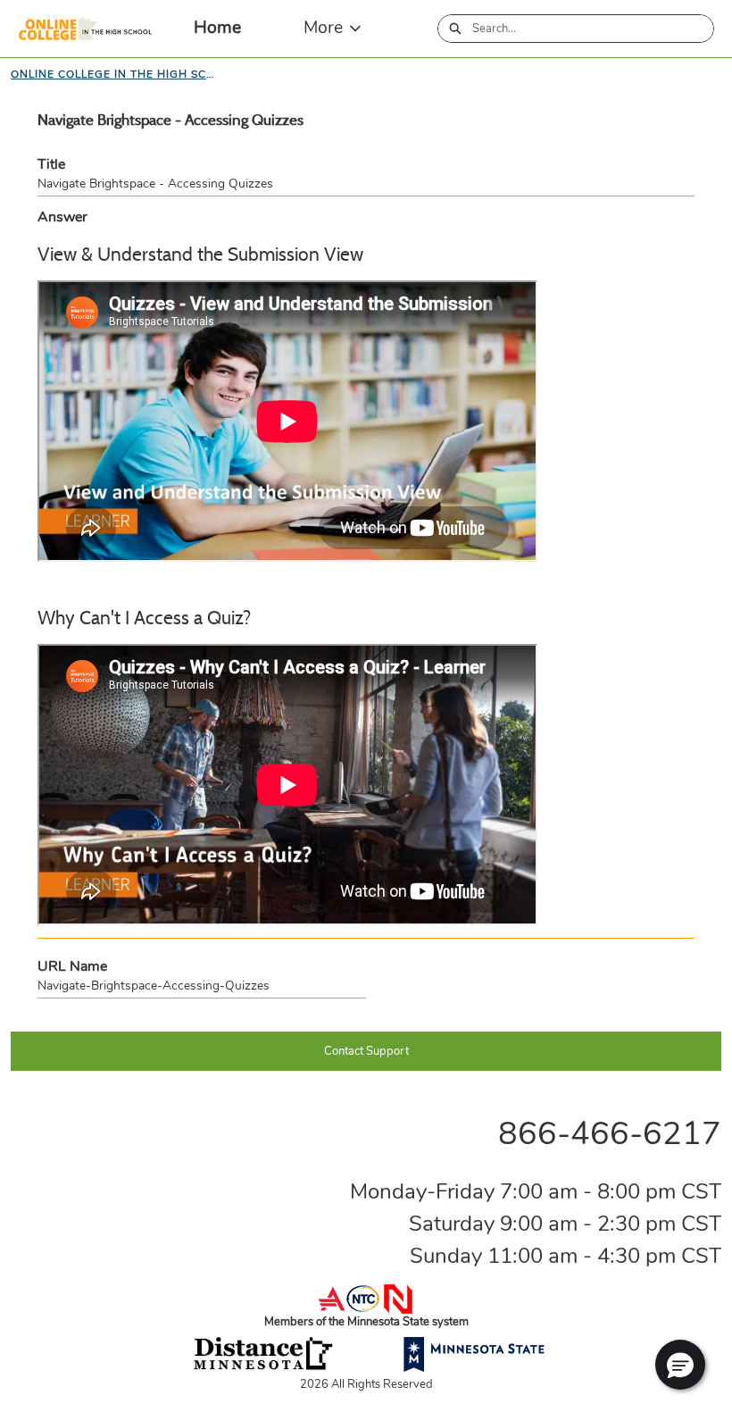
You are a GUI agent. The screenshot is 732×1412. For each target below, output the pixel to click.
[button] (680, 1365)
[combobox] (592, 28)
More (323, 27)
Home (217, 27)
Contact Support (366, 1051)
